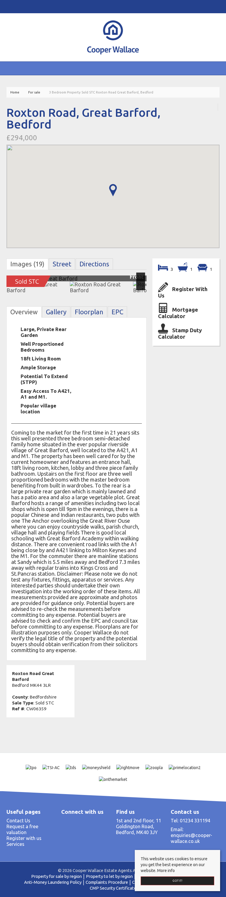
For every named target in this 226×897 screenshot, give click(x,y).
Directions (94, 264)
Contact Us (18, 820)
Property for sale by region (56, 876)
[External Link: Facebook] (7, 6)
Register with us (23, 838)
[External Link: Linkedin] (12, 6)
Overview (24, 311)
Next (142, 280)
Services (15, 844)
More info (166, 870)
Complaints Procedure (107, 882)
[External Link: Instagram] (10, 6)
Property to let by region (109, 876)
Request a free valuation (22, 829)
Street (62, 264)
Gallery (56, 311)
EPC (117, 311)
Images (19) (27, 264)
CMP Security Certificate (113, 888)
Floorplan (89, 311)
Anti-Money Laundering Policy (53, 882)
